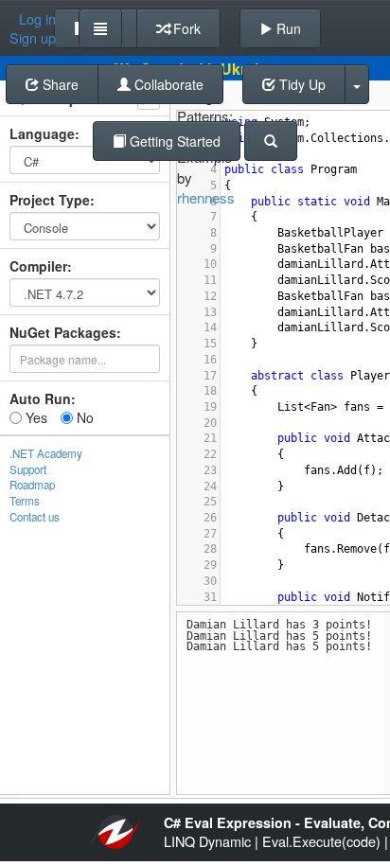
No (83, 417)
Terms (24, 500)
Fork (185, 28)
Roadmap (32, 484)
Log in (37, 18)
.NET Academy (45, 453)
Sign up (32, 37)
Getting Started (173, 141)
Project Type (49, 199)
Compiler (38, 265)
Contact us (34, 516)
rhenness (206, 197)
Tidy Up (300, 84)
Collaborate (167, 84)
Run (287, 28)
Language (42, 133)
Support (27, 469)
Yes (34, 417)
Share (59, 84)
